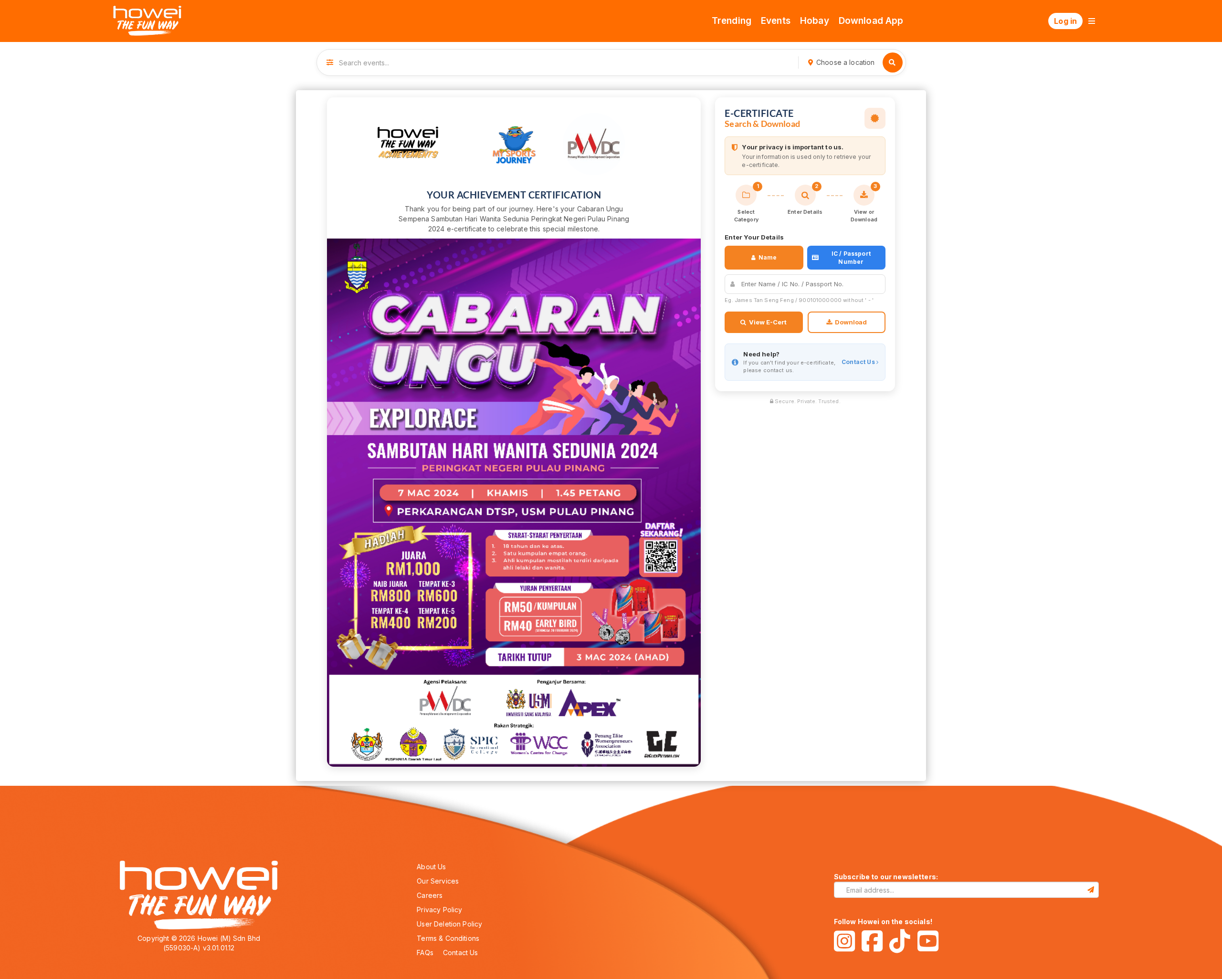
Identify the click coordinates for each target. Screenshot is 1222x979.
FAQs (425, 952)
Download (851, 322)
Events (775, 20)
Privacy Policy (439, 910)
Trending (731, 20)
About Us (431, 867)
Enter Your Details (754, 237)
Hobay (814, 20)
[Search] (893, 62)
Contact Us (859, 361)
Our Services (438, 881)
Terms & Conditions (448, 938)
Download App (871, 20)
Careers (429, 895)
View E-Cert (768, 322)
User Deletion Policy (449, 924)
